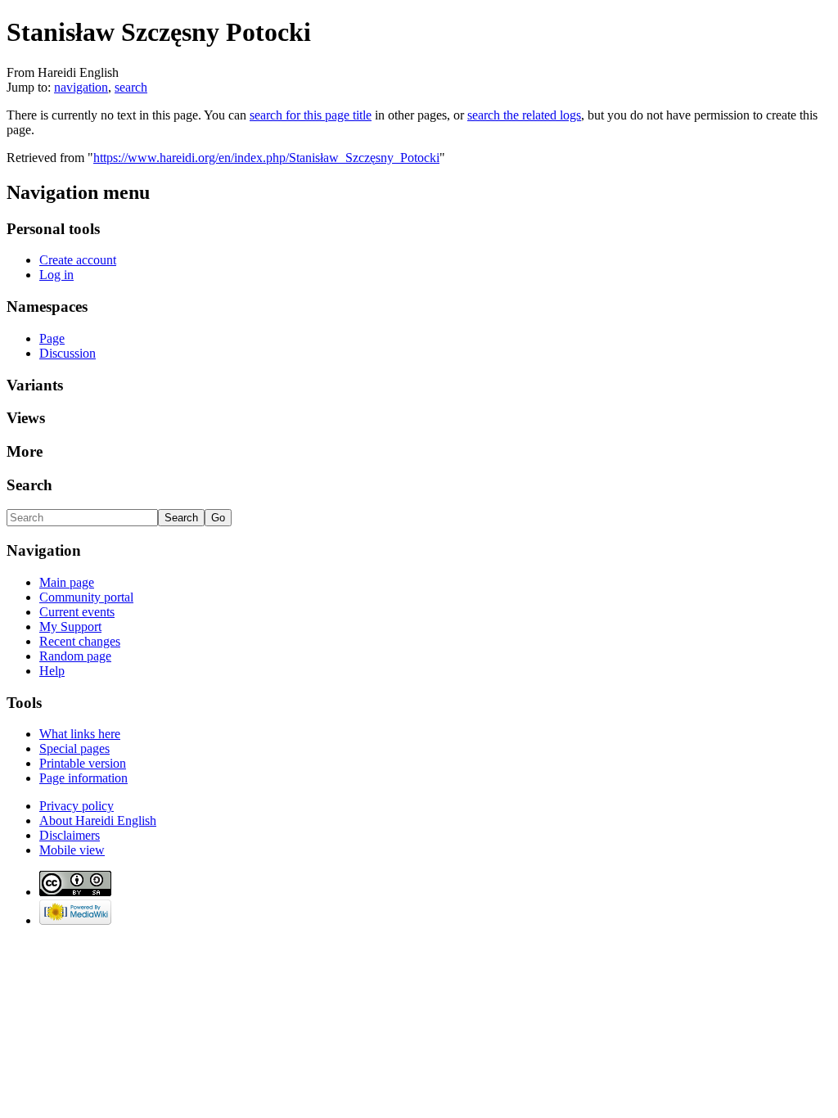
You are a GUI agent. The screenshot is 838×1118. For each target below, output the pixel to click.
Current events (77, 612)
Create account (77, 260)
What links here (79, 734)
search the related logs (524, 115)
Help (52, 671)
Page (52, 338)
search (131, 87)
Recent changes (79, 641)
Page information (83, 778)
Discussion (67, 353)
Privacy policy (76, 806)
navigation (81, 87)
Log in (56, 275)
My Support (70, 626)
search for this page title (311, 115)
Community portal (86, 597)
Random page (75, 656)
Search (29, 485)
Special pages (74, 748)
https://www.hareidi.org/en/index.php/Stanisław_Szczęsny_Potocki (266, 158)
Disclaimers (69, 835)
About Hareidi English (97, 820)
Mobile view (72, 850)
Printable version (82, 763)
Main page (66, 582)
